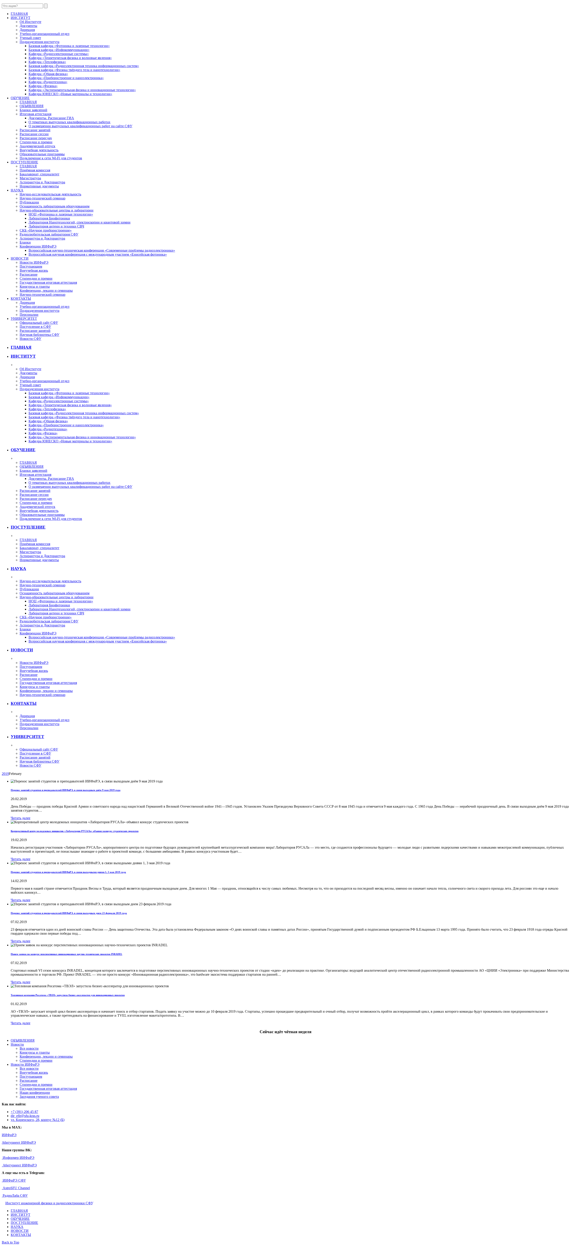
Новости (17, 1044)
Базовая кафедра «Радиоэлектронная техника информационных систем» (84, 66)
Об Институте (30, 22)
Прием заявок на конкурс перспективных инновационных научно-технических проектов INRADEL (66, 954)
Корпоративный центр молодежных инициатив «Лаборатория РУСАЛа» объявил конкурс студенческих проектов (75, 831)
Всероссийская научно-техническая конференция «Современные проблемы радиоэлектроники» (102, 250)
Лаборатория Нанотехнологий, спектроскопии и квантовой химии (79, 222)
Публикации (29, 202)
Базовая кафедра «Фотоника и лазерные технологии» (69, 46)
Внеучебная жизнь (34, 270)
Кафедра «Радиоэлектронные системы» (59, 54)
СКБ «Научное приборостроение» (46, 230)
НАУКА (18, 568)
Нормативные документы (39, 186)
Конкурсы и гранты (35, 286)
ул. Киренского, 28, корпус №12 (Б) (37, 1120)
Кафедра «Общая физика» (48, 74)
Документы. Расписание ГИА (51, 118)
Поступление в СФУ (35, 326)
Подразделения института (39, 42)
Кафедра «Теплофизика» (47, 62)
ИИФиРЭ (9, 1135)
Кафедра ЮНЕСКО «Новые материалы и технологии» (70, 94)
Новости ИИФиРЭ (34, 262)
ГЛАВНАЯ (28, 102)
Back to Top (10, 1242)
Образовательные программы (42, 154)
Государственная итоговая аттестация (48, 282)
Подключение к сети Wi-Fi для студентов (51, 158)
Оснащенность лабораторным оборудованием (54, 206)
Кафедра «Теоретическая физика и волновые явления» (70, 58)
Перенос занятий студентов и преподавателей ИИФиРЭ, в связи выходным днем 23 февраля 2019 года (69, 913)
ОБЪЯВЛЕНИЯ (31, 106)
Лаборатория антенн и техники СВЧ (56, 226)
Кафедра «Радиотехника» (48, 82)
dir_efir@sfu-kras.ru (25, 1116)
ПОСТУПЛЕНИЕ (28, 527)
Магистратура (30, 178)
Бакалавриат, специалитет (39, 174)
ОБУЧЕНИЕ (23, 449)
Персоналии (29, 314)
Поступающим (31, 266)
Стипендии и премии (36, 142)
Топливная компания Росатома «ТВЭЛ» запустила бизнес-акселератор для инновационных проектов (68, 995)
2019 (5, 774)
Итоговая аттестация (35, 114)
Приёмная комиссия (35, 170)
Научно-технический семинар (42, 198)
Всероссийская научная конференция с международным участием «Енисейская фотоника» (98, 254)
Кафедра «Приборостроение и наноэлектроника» (66, 78)
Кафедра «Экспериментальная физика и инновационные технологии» (82, 90)
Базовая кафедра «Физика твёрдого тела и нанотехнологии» (74, 70)
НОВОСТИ (22, 650)
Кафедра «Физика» (43, 86)
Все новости (29, 1048)
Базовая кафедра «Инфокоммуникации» (59, 50)
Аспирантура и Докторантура (42, 182)
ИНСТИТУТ (23, 356)
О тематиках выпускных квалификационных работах (69, 122)
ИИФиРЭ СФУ (14, 1180)
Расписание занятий (35, 130)
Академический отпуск (37, 146)
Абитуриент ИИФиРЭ (19, 1142)
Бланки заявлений (33, 110)
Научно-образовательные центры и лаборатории (56, 210)
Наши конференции (35, 1092)
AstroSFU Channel (16, 1188)
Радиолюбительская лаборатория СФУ (49, 234)
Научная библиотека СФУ (39, 335)
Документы (28, 26)
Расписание (28, 274)
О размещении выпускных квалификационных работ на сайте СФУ (80, 126)
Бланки (25, 242)
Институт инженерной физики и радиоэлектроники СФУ (49, 1203)
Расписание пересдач (36, 138)
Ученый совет (30, 38)
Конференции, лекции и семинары (46, 290)
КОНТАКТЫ (24, 703)
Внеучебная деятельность (39, 150)
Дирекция (27, 30)
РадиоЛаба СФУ (15, 1195)
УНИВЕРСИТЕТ (27, 736)
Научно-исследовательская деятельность (50, 194)
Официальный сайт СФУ (39, 322)
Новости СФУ (30, 339)
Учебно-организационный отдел (44, 34)
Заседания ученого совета (39, 1096)
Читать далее (20, 818)
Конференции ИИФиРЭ (38, 246)
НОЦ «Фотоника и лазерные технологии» (61, 214)
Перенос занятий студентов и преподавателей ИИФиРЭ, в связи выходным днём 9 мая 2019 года (65, 790)
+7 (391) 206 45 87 (24, 1112)
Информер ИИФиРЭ (18, 1158)
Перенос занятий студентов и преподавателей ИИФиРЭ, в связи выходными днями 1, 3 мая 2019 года (68, 872)
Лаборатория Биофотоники (49, 218)
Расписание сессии (34, 134)
